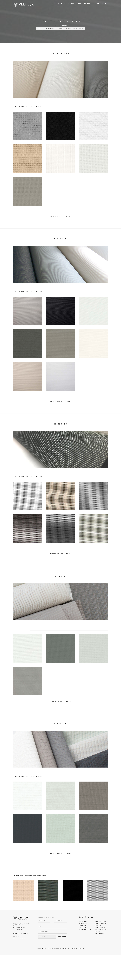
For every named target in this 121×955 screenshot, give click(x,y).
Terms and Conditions (78, 948)
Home (51, 3)
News (79, 3)
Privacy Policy (67, 948)
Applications (60, 3)
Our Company (100, 927)
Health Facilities (85, 929)
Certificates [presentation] (37, 106)
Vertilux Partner (19, 938)
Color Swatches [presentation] (22, 106)
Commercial (83, 925)
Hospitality (83, 927)
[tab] (21, 106)
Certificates (100, 933)
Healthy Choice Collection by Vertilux (101, 923)
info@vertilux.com (20, 927)
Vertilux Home (18, 936)
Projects (71, 3)
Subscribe (61, 936)
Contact (96, 3)
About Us (87, 3)
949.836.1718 (19, 929)
